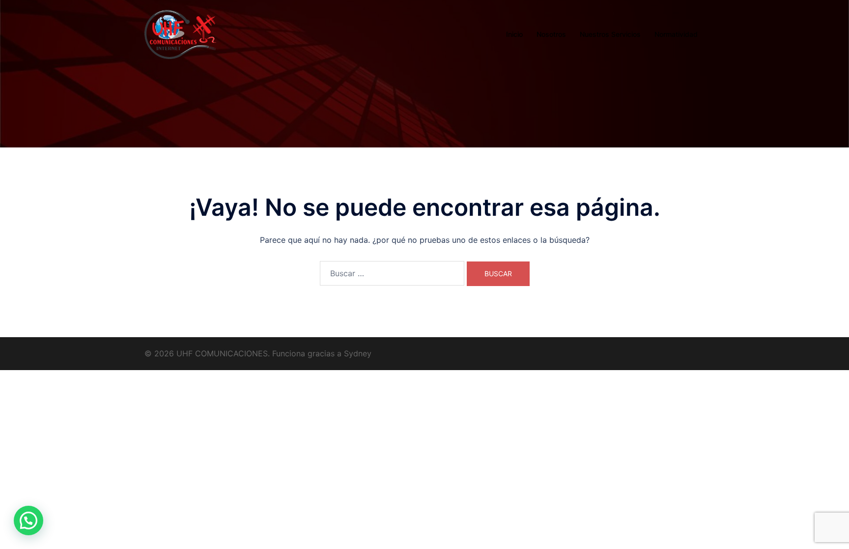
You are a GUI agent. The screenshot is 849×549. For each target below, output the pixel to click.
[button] (28, 520)
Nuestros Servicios (610, 34)
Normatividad (676, 34)
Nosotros (551, 34)
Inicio (514, 34)
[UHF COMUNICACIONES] (180, 33)
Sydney (357, 353)
